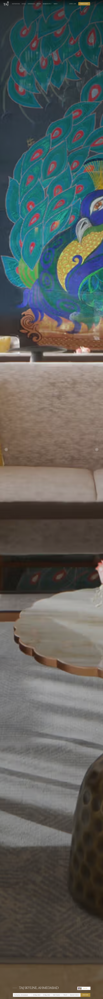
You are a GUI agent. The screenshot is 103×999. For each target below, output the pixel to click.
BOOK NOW (85, 994)
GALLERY (85, 988)
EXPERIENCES (31, 3)
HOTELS (24, 3)
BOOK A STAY (84, 3)
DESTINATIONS (16, 3)
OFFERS (39, 3)
